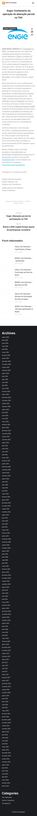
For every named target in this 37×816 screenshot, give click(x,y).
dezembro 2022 (6, 466)
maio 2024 (5, 418)
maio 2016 (5, 704)
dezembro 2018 (6, 611)
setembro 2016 (6, 692)
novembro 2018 (6, 614)
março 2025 (5, 388)
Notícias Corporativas (10, 28)
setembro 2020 (6, 548)
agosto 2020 (5, 551)
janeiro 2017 (5, 680)
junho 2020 (5, 557)
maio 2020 (5, 560)
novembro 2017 (6, 650)
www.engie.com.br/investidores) (13, 165)
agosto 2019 (5, 587)
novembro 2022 (6, 469)
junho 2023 (5, 448)
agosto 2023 (5, 442)
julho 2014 (5, 768)
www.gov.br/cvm (8, 160)
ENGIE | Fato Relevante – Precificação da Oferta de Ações (23, 272)
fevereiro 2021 (6, 533)
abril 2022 (4, 491)
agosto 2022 (5, 479)
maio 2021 (5, 524)
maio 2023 (5, 451)
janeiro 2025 (5, 394)
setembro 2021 (6, 512)
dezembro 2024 (6, 397)
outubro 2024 (5, 403)
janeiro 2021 (5, 536)
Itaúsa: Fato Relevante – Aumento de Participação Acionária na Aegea (23, 296)
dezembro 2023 (6, 430)
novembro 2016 (6, 686)
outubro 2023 (5, 436)
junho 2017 (5, 665)
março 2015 (5, 747)
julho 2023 (5, 445)
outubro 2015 (5, 725)
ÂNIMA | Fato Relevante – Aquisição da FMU (24, 283)
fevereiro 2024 (6, 424)
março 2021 (5, 530)
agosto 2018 (5, 623)
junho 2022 (5, 485)
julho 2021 (5, 518)
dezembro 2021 (6, 503)
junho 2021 (5, 521)
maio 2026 (5, 346)
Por (27, 201)
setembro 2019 (6, 584)
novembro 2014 (6, 756)
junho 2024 (5, 415)
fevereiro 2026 (6, 355)
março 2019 (5, 602)
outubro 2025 (5, 367)
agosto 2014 (5, 765)
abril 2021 (4, 527)
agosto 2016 (5, 695)
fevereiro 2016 (6, 713)
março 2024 (5, 421)
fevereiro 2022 (6, 497)
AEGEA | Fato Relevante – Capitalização (24, 259)
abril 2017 (4, 671)
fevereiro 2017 (6, 677)
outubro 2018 (5, 617)
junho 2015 (5, 738)
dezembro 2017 (6, 647)
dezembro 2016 (6, 683)
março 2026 (5, 352)
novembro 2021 (6, 506)
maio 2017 (5, 668)
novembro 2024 (6, 400)
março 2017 (5, 674)
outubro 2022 (5, 472)
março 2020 (5, 566)
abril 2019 (4, 599)
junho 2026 (5, 343)
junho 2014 (5, 771)
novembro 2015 (6, 722)
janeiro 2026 (5, 358)
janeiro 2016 (5, 716)
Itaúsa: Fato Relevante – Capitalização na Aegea (23, 248)
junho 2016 (5, 701)
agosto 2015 (5, 731)
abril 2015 (4, 744)
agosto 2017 (5, 659)
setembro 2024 (6, 406)
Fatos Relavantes (7, 797)
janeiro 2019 (5, 608)
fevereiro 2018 (6, 641)
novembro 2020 (6, 542)
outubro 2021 (5, 509)
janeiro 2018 (5, 644)
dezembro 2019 (6, 575)
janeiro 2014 (5, 786)
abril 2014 (4, 777)
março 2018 (5, 638)
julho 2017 (5, 662)
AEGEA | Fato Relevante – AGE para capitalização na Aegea (24, 308)
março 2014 (5, 780)
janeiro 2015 (5, 750)
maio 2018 (5, 632)
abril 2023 (4, 454)
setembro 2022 (6, 476)
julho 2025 (5, 376)
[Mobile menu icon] (33, 3)
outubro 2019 (5, 581)
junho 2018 (5, 629)
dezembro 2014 (6, 753)
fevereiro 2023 (6, 460)
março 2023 (5, 457)
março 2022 (5, 494)
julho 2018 (5, 626)
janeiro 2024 (5, 427)
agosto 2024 (5, 409)
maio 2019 (5, 596)
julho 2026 (5, 340)
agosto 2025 (5, 373)
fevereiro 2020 (6, 569)
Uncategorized (6, 803)
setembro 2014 (6, 762)
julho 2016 (5, 698)
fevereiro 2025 (6, 391)
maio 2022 (5, 488)
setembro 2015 (6, 728)
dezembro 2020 (6, 539)
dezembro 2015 (6, 719)
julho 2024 (5, 412)
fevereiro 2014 (6, 783)
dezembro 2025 (6, 361)
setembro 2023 (6, 439)
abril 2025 (4, 385)
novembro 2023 (6, 433)
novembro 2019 (6, 578)
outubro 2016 (5, 689)
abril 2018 (4, 635)
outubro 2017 (5, 653)
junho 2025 (5, 379)
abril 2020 (4, 563)
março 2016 (5, 710)
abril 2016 (4, 707)
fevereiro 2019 (6, 605)
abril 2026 (4, 349)
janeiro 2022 (5, 500)
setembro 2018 (6, 620)
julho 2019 (5, 590)
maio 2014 (5, 774)
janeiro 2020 (5, 572)
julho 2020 (5, 554)
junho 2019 (5, 593)
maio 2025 (5, 382)
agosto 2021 (5, 515)
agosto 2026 (5, 337)
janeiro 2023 (5, 463)
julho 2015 (5, 734)
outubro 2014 (5, 759)
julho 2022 (5, 482)
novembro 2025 (6, 364)
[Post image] (7, 250)
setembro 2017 (6, 656)
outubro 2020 (5, 545)
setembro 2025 (6, 370)
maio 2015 (5, 741)
